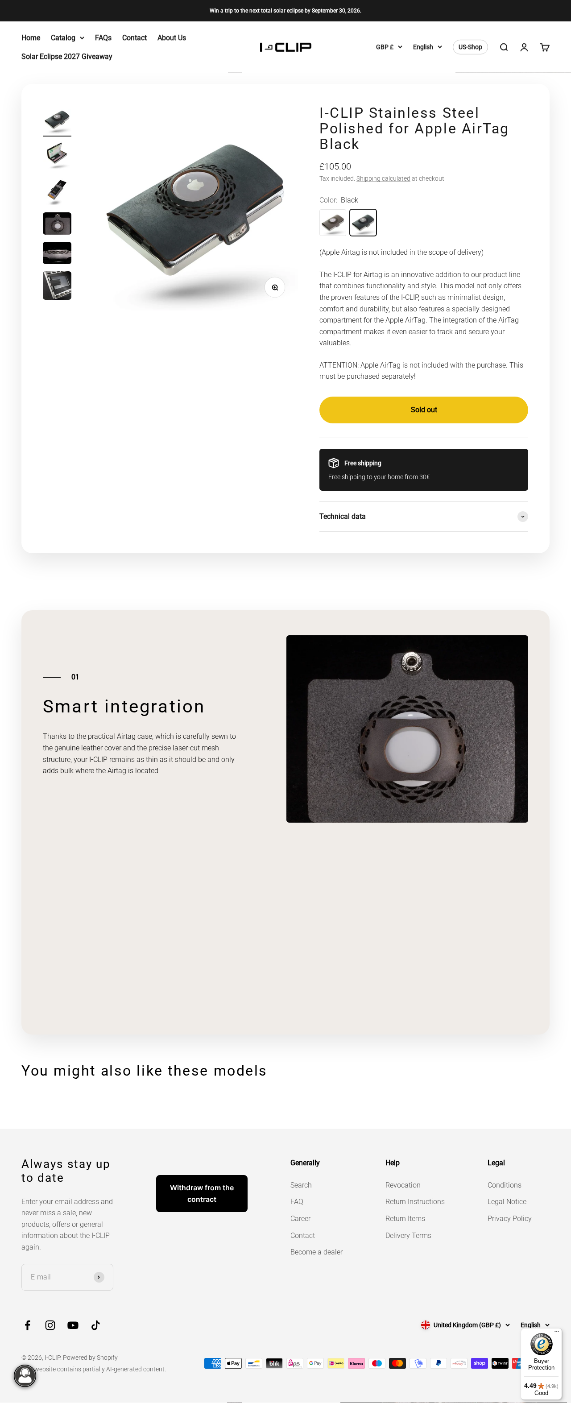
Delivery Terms (408, 1235)
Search (301, 1185)
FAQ (296, 1201)
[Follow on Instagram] (50, 1325)
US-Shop (470, 47)
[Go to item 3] (57, 192)
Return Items (405, 1218)
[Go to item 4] (57, 224)
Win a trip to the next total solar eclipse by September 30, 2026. (285, 11)
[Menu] (556, 1333)
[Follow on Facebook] (27, 1325)
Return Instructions (415, 1201)
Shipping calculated (383, 178)
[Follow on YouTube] (73, 1325)
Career (300, 1218)
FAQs (103, 37)
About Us (171, 37)
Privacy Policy (510, 1218)
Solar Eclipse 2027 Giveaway (66, 56)
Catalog (63, 37)
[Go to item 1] (57, 121)
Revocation (403, 1185)
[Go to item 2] (57, 156)
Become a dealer (316, 1252)
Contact (134, 37)
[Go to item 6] (57, 286)
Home (30, 37)
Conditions (504, 1185)
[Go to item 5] (57, 254)
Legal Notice (507, 1201)
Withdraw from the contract (202, 1193)
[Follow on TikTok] (96, 1325)
